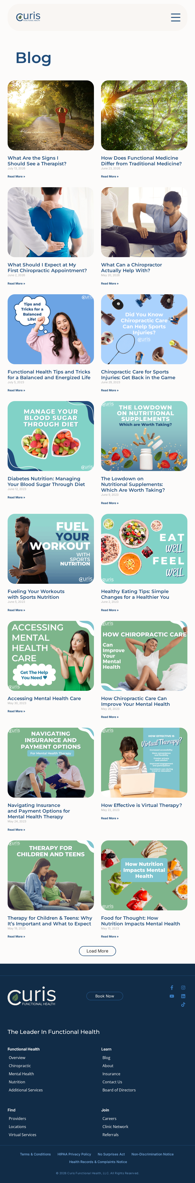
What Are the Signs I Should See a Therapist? (37, 161)
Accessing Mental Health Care (44, 698)
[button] (97, 951)
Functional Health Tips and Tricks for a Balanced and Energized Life (49, 374)
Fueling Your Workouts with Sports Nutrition (36, 594)
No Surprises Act (111, 1154)
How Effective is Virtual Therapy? (141, 805)
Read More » (16, 176)
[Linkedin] (183, 996)
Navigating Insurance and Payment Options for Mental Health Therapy (39, 811)
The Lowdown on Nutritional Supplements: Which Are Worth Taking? (133, 484)
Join (105, 1110)
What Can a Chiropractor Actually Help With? (131, 267)
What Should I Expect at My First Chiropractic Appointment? (47, 267)
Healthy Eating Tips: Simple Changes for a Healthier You (135, 594)
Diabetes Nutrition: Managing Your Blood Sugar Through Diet (46, 481)
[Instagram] (183, 987)
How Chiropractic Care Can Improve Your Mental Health (135, 701)
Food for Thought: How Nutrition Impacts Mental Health (140, 921)
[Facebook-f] (172, 987)
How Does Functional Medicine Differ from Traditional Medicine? (141, 161)
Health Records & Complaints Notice (98, 1162)
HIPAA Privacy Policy (74, 1154)
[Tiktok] (183, 1004)
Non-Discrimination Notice (153, 1154)
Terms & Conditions (35, 1154)
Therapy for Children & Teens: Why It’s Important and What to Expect (50, 921)
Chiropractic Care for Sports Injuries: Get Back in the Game (138, 374)
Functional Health (24, 1049)
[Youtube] (172, 996)
